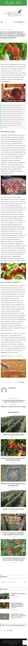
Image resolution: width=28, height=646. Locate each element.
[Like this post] (16, 382)
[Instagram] (16, 22)
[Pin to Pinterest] (21, 382)
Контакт (12, 1)
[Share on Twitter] (19, 382)
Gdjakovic (12, 388)
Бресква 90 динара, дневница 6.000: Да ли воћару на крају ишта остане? (17, 605)
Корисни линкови (10, 3)
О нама (6, 1)
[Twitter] (15, 22)
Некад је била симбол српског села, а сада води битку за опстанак (18, 616)
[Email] (20, 22)
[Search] (25, 22)
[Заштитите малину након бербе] (13, 424)
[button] (3, 185)
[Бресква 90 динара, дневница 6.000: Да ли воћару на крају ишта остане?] (13, 447)
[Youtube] (18, 22)
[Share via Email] (22, 382)
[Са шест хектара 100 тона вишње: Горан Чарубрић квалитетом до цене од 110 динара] (13, 522)
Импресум (18, 3)
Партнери (18, 1)
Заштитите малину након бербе (13, 434)
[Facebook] (13, 22)
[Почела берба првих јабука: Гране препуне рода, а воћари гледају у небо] (13, 547)
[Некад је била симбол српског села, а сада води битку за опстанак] (13, 473)
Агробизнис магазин (18, 356)
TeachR (15, 643)
